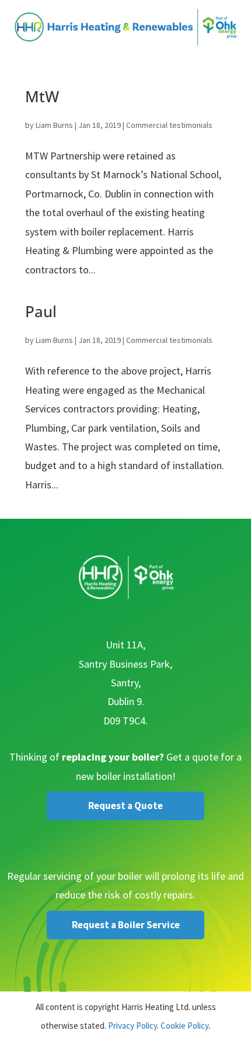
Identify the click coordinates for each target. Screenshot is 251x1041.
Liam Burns (54, 125)
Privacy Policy (132, 1025)
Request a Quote (125, 805)
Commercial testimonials (169, 125)
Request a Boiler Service (126, 924)
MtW (42, 96)
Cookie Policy (184, 1025)
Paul (41, 311)
